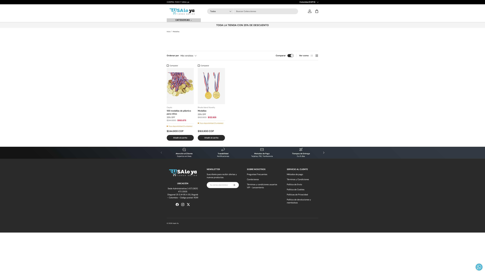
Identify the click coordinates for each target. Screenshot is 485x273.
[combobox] (252, 11)
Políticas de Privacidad (297, 194)
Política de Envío (294, 184)
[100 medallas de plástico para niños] (180, 86)
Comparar (281, 55)
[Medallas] (211, 86)
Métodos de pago (295, 174)
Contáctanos (253, 179)
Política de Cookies (295, 189)
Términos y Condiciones (298, 179)
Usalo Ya (175, 223)
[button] (317, 11)
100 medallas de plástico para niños (179, 112)
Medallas (176, 31)
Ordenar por (173, 55)
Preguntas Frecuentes (257, 174)
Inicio (169, 31)
